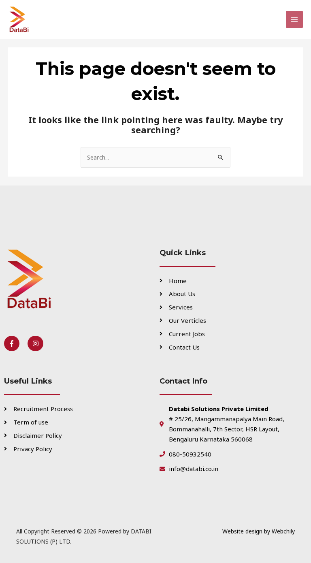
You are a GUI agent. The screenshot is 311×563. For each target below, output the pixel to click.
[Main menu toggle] (294, 19)
